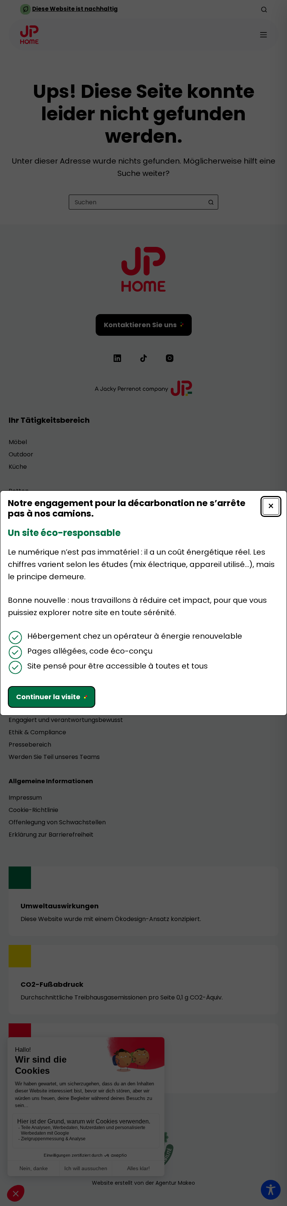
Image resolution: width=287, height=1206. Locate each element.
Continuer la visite (48, 696)
